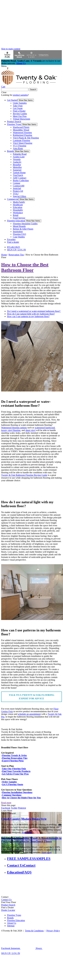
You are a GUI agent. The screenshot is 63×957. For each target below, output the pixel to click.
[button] (25, 100)
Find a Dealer (19, 111)
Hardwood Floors (21, 127)
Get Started (12, 100)
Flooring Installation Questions (17, 792)
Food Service (19, 218)
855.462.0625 (13, 247)
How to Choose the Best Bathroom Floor (24, 267)
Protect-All (18, 191)
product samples (20, 95)
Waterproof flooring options (14, 427)
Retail (15, 215)
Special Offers (19, 196)
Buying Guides (20, 113)
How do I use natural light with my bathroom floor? (31, 314)
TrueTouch (18, 175)
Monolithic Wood (21, 130)
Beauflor (17, 164)
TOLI (15, 193)
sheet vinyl (30, 430)
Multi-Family (19, 202)
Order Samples (20, 103)
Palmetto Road (20, 154)
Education (17, 207)
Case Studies (19, 237)
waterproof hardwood (45, 427)
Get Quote (18, 108)
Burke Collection (21, 180)
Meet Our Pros (20, 116)
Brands (10, 151)
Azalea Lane (19, 156)
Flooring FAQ (19, 234)
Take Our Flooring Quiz (14, 768)
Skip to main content (10, 49)
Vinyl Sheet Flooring (22, 143)
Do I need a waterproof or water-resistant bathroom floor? (34, 311)
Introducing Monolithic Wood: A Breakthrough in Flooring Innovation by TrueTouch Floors (31, 840)
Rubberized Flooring (22, 135)
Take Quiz (18, 105)
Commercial (12, 199)
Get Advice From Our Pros (15, 774)
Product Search (14, 121)
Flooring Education (16, 220)
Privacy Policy (53, 930)
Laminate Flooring (21, 140)
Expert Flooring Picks (13, 760)
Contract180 (18, 186)
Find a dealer (13, 242)
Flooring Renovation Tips (14, 758)
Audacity (17, 162)
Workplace (18, 212)
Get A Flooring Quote (12, 784)
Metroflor (17, 167)
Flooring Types (14, 124)
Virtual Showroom (21, 119)
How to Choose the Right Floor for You (21, 797)
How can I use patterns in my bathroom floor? (28, 316)
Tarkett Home (19, 172)
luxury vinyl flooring (10, 430)
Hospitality (18, 210)
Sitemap (11, 925)
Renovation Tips (16, 254)
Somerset (17, 170)
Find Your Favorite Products (16, 771)
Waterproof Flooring (22, 132)
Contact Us (6, 899)
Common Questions (11, 795)
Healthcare (18, 204)
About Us (21, 63)
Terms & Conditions (34, 930)
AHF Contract (19, 178)
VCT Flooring (19, 145)
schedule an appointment (29, 714)
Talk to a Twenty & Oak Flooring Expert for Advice (31, 697)
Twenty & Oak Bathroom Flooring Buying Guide (24, 475)
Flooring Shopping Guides (25, 223)
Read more (6, 802)
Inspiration (18, 231)
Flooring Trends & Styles (14, 755)
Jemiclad (17, 188)
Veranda (17, 159)
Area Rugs (18, 148)
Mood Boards (19, 226)
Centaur (16, 183)
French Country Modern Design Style (23, 818)
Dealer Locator (8, 910)
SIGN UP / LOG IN (16, 249)
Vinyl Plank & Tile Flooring (26, 138)
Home (4, 254)
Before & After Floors (23, 229)
